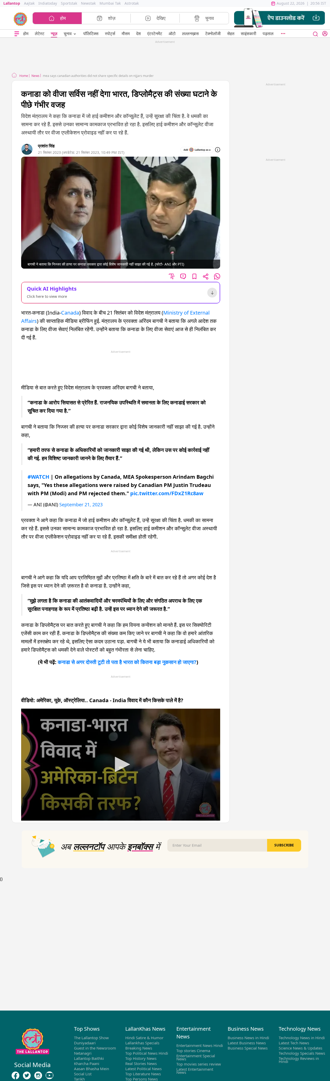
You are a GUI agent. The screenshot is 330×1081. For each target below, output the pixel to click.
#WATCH (38, 476)
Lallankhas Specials (142, 1042)
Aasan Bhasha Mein (91, 1068)
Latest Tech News (294, 1042)
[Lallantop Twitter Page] (27, 1075)
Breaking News (138, 1048)
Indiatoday (47, 3)
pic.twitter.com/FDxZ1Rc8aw (166, 493)
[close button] (315, 33)
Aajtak (29, 3)
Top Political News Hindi (146, 1053)
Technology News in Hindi (302, 1037)
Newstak (88, 3)
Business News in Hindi (248, 1037)
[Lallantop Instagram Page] (38, 1075)
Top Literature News (143, 1073)
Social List (83, 1073)
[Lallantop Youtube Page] (49, 1075)
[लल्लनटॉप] (20, 18)
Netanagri (83, 1053)
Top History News (140, 1058)
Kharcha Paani (86, 1063)
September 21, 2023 (81, 504)
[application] (120, 765)
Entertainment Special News (195, 1057)
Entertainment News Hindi (199, 1045)
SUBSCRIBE (284, 845)
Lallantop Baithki (89, 1058)
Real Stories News (141, 1063)
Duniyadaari (85, 1042)
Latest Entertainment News (194, 1071)
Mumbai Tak (110, 3)
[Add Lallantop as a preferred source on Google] (197, 150)
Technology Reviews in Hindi (299, 1060)
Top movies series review (198, 1064)
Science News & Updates (300, 1048)
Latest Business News (247, 1042)
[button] (279, 18)
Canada (70, 312)
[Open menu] (17, 33)
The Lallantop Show (91, 1037)
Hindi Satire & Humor (144, 1037)
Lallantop (11, 3)
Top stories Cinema (193, 1050)
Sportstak (69, 3)
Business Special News (248, 1048)
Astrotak (132, 3)
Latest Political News (143, 1068)
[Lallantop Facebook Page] (15, 1075)
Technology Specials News (302, 1053)
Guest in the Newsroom (95, 1048)
